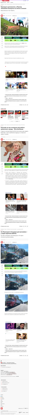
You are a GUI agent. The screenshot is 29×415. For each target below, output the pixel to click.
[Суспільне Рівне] (23, 119)
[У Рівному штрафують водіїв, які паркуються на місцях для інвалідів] (11, 112)
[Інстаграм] (26, 408)
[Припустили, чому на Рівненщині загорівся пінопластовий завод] (25, 112)
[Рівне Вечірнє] (7, 1)
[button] (1, 1)
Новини (2, 5)
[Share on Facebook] (2, 40)
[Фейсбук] (23, 408)
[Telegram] (27, 408)
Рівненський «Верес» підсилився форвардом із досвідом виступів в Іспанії (16, 94)
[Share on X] (2, 42)
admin (4, 15)
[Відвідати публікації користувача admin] (2, 16)
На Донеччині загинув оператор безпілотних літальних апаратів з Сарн (15, 99)
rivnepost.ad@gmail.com (9, 374)
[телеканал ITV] (1, 117)
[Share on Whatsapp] (2, 43)
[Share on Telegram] (2, 45)
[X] (24, 408)
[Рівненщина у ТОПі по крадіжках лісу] (4, 112)
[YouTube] (25, 408)
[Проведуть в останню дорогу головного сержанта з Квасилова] (18, 112)
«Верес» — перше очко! (8, 98)
